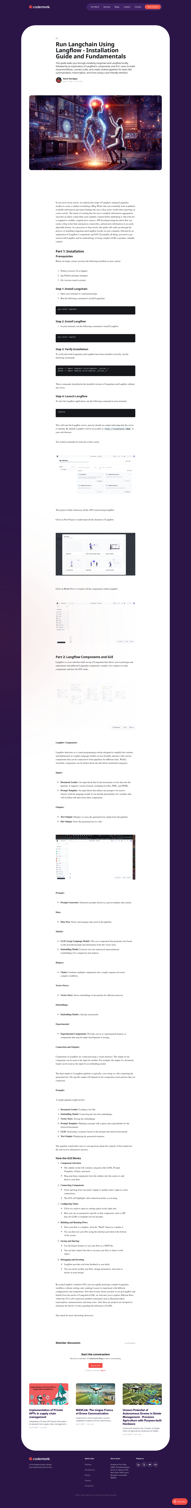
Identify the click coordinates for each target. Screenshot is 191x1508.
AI (57, 38)
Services (106, 7)
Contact (138, 7)
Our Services (90, 1470)
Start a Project (152, 7)
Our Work (95, 7)
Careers (127, 7)
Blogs (117, 7)
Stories (87, 1475)
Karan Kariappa (70, 78)
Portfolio (88, 1464)
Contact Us (89, 1486)
